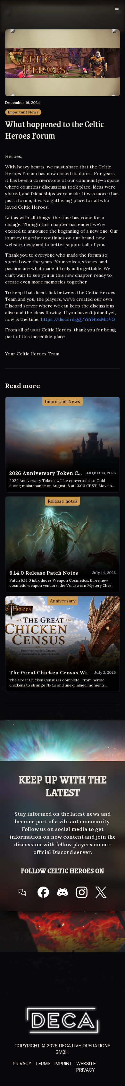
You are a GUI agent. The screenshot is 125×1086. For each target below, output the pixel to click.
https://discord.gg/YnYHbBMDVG (78, 319)
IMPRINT (63, 1063)
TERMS (43, 1063)
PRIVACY (22, 1063)
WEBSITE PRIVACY (86, 1067)
